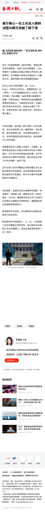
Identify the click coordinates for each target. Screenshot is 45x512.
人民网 (38, 463)
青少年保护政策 (29, 472)
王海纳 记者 (7, 36)
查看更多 (10, 360)
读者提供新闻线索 (18, 475)
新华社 (15, 463)
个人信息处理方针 (16, 472)
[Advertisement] (22, 300)
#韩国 (19, 326)
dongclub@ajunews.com (24, 502)
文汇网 (22, 463)
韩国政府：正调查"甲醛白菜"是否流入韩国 (23, 354)
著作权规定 (6, 475)
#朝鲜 (7, 326)
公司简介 (5, 472)
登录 (30, 9)
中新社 (30, 463)
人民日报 (7, 463)
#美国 (31, 326)
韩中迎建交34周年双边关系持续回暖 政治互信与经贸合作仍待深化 (22, 350)
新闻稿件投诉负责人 (32, 475)
